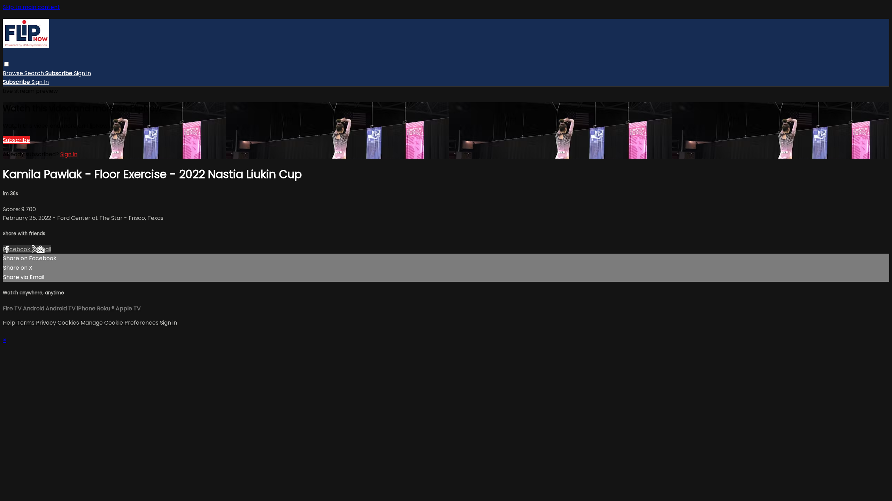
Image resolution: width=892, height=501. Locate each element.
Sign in (82, 73)
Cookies (68, 323)
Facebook (17, 249)
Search (34, 73)
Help (10, 323)
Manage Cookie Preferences (120, 323)
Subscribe (16, 140)
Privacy (46, 323)
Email (44, 249)
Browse (13, 73)
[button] (6, 64)
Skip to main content (31, 7)
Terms (26, 323)
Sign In (40, 82)
